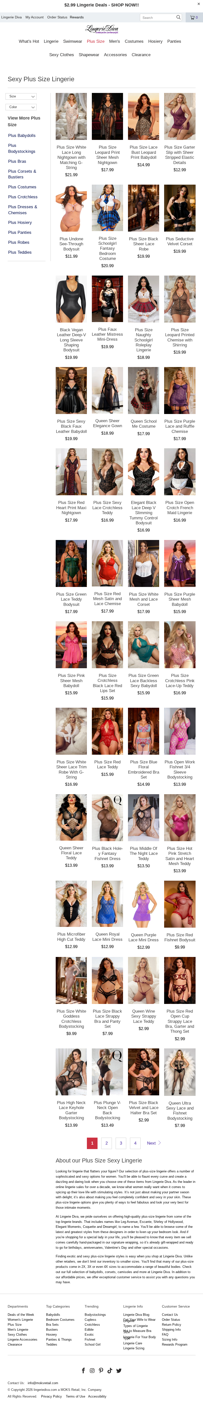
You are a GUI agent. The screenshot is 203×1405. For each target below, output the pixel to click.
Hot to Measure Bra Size (137, 1331)
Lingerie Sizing (133, 1348)
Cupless (90, 1320)
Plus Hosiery (20, 222)
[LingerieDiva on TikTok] (110, 1371)
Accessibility (97, 1396)
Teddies (51, 1344)
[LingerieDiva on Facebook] (83, 1371)
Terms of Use (75, 1396)
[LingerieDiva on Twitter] (119, 1371)
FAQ (165, 1334)
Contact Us (170, 1315)
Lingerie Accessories (22, 1339)
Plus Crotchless (23, 197)
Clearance (15, 1344)
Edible (89, 1329)
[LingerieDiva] (101, 30)
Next (152, 1143)
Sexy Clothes (17, 1334)
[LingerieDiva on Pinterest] (101, 1371)
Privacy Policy (51, 1396)
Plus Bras (17, 161)
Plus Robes (18, 242)
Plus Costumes (22, 187)
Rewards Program (174, 1344)
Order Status (57, 17)
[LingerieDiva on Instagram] (92, 1371)
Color (13, 107)
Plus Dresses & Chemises (22, 210)
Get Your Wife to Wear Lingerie (139, 1320)
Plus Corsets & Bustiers (22, 174)
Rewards (77, 17)
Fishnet (90, 1339)
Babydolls (53, 1315)
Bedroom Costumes (60, 1320)
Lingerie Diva (11, 17)
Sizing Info (169, 1339)
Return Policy (171, 1324)
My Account (34, 17)
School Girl (93, 1344)
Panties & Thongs (59, 1339)
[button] (29, 41)
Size (12, 96)
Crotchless (92, 1324)
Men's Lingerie (18, 1329)
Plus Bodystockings (21, 148)
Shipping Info (171, 1329)
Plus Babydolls (22, 135)
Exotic (89, 1334)
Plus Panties (19, 232)
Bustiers (52, 1329)
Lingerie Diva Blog (136, 1315)
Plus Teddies (20, 252)
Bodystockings (95, 1315)
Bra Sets (52, 1324)
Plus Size (15, 1324)
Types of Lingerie (135, 1326)
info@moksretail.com (43, 1383)
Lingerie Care (132, 1343)
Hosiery (51, 1334)
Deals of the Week (21, 1315)
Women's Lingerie (20, 1320)
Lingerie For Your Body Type (139, 1337)
